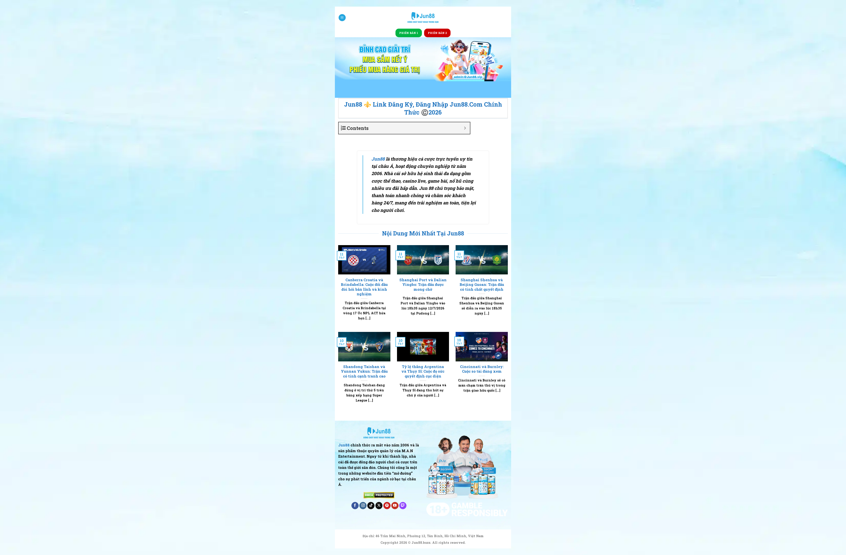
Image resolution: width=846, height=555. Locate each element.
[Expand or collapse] (465, 128)
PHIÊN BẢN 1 (408, 33)
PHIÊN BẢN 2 (437, 33)
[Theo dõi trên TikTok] (371, 505)
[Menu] (342, 17)
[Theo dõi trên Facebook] (355, 505)
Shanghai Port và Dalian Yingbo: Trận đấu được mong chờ (423, 285)
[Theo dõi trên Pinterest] (387, 505)
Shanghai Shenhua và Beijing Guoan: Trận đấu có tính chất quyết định (482, 285)
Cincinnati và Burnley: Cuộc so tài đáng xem (482, 369)
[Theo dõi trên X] (379, 505)
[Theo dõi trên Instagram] (363, 505)
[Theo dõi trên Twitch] (402, 505)
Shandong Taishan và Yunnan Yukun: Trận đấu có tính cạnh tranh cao (364, 371)
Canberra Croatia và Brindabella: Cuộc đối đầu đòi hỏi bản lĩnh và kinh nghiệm (364, 287)
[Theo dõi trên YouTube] (395, 505)
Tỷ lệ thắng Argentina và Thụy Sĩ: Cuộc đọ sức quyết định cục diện (422, 371)
